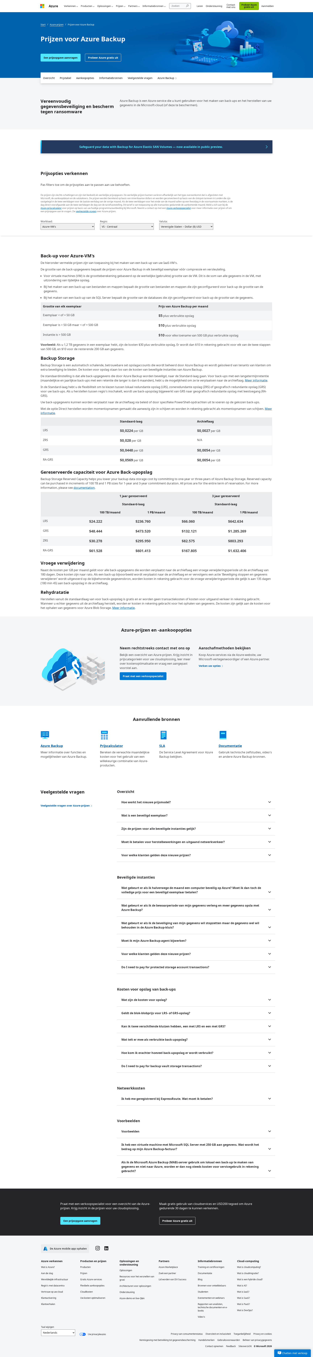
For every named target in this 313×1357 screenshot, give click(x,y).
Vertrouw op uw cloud (52, 1291)
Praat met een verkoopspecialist (143, 676)
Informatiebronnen (153, 6)
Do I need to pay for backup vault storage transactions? (161, 1066)
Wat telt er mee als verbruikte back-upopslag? (154, 1040)
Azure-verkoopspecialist (178, 208)
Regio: (104, 221)
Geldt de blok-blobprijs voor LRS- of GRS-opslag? (155, 1013)
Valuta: (163, 221)
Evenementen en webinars (211, 1297)
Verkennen (70, 6)
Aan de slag (47, 1273)
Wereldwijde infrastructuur (54, 1279)
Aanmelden (267, 6)
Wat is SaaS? (243, 1297)
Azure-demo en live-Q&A (132, 1298)
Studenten (203, 1291)
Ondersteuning (214, 6)
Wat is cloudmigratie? (248, 1273)
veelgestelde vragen (86, 211)
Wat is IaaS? (243, 1291)
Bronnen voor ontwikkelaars (212, 1285)
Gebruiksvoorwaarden (228, 1340)
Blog (200, 1279)
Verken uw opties (210, 666)
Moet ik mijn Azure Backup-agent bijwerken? (153, 941)
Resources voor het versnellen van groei (137, 1278)
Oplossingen (104, 6)
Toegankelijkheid (242, 1333)
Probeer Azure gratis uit (249, 6)
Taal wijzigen (47, 1327)
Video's (201, 1316)
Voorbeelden (130, 1131)
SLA (162, 746)
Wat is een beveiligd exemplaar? (144, 815)
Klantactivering (48, 1297)
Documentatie (230, 746)
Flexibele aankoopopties (92, 1285)
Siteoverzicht (245, 1346)
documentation (84, 488)
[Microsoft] (42, 6)
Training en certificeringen (211, 1267)
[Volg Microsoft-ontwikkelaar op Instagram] (97, 1249)
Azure (53, 6)
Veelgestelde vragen (140, 78)
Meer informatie (256, 380)
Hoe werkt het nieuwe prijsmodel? (146, 802)
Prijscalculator (111, 746)
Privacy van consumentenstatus (187, 1333)
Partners (132, 6)
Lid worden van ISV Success (172, 1279)
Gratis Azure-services (91, 1279)
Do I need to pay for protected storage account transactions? (165, 967)
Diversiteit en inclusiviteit (218, 1333)
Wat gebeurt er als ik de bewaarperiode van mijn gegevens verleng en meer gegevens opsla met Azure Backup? (190, 907)
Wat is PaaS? (243, 1304)
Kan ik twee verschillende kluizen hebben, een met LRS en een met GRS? (173, 1026)
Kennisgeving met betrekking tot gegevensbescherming (167, 1340)
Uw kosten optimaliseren (92, 1297)
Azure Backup (166, 78)
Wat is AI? (242, 1285)
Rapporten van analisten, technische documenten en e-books (213, 1307)
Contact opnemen (214, 1346)
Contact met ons (230, 6)
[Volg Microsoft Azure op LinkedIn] (106, 1249)
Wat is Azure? (48, 1267)
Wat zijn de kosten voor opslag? (144, 1000)
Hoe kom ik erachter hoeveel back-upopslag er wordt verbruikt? (167, 1053)
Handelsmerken (206, 1340)
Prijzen (119, 6)
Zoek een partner (167, 1273)
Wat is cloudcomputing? (249, 1267)
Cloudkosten (86, 1291)
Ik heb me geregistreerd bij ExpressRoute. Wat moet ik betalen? (167, 1099)
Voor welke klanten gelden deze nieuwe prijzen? (156, 855)
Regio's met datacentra (52, 1285)
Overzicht (49, 78)
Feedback (231, 1346)
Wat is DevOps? (245, 1310)
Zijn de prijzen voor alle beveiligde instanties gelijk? (158, 829)
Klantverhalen (48, 1304)
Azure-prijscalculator (51, 208)
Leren (200, 6)
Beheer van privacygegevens (257, 1340)
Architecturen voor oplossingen (135, 1285)
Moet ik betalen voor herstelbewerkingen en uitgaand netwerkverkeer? (173, 842)
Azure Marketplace (168, 1267)
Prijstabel (65, 78)
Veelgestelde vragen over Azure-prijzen (65, 805)
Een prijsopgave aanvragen (61, 57)
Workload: (47, 221)
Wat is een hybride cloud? (250, 1279)
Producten (86, 6)
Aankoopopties (85, 78)
